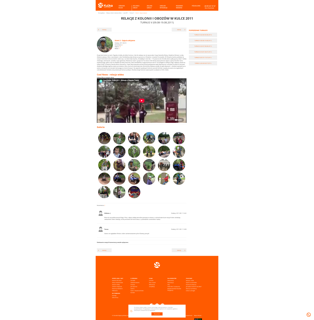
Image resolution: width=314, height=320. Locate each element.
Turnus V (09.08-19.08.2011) (203, 40)
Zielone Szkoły (116, 284)
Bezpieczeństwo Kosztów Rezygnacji (174, 289)
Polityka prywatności (186, 315)
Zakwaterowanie (135, 282)
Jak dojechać (134, 286)
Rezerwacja (170, 282)
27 (120, 46)
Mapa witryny (197, 315)
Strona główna (101, 13)
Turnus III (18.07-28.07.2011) (203, 52)
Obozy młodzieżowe (117, 282)
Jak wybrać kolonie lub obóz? (194, 286)
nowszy (104, 29)
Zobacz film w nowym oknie (105, 77)
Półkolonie (115, 290)
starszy (179, 29)
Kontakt (133, 292)
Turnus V (132, 13)
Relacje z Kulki (190, 280)
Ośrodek (133, 280)
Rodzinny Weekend (117, 288)
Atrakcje (133, 284)
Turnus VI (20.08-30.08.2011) (203, 35)
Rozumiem (157, 314)
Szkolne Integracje (117, 286)
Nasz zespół (152, 282)
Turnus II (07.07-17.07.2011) (203, 57)
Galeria (132, 288)
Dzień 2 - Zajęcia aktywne (141, 13)
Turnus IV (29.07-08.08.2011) (203, 46)
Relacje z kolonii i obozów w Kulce (114, 13)
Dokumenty (115, 297)
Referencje (152, 284)
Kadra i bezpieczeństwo (137, 290)
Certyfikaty (152, 286)
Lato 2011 (125, 13)
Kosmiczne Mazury (191, 284)
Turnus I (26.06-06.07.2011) (203, 63)
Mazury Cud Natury (191, 288)
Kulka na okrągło (190, 290)
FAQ (168, 284)
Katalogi (114, 295)
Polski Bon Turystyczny (173, 286)
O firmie (151, 280)
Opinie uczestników (191, 282)
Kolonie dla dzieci (117, 280)
